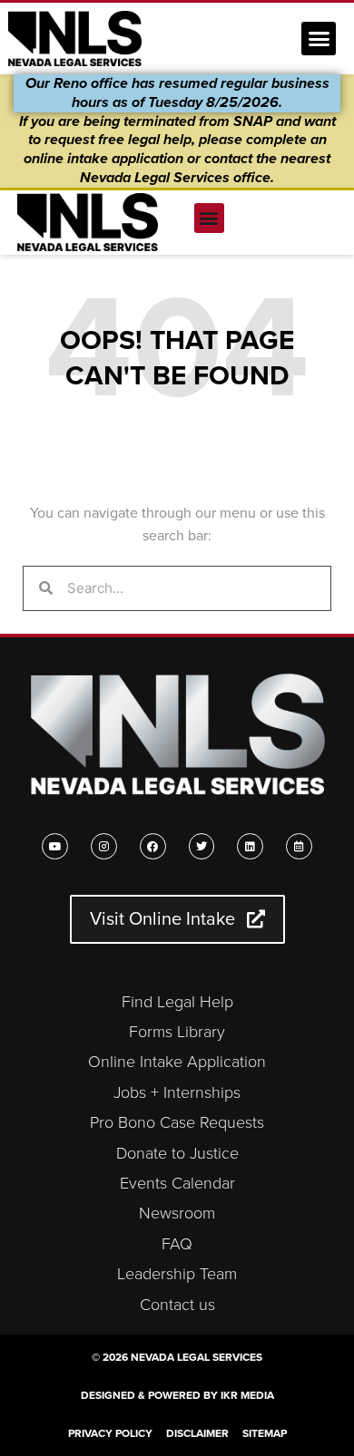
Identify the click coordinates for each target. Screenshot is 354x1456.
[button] (318, 39)
